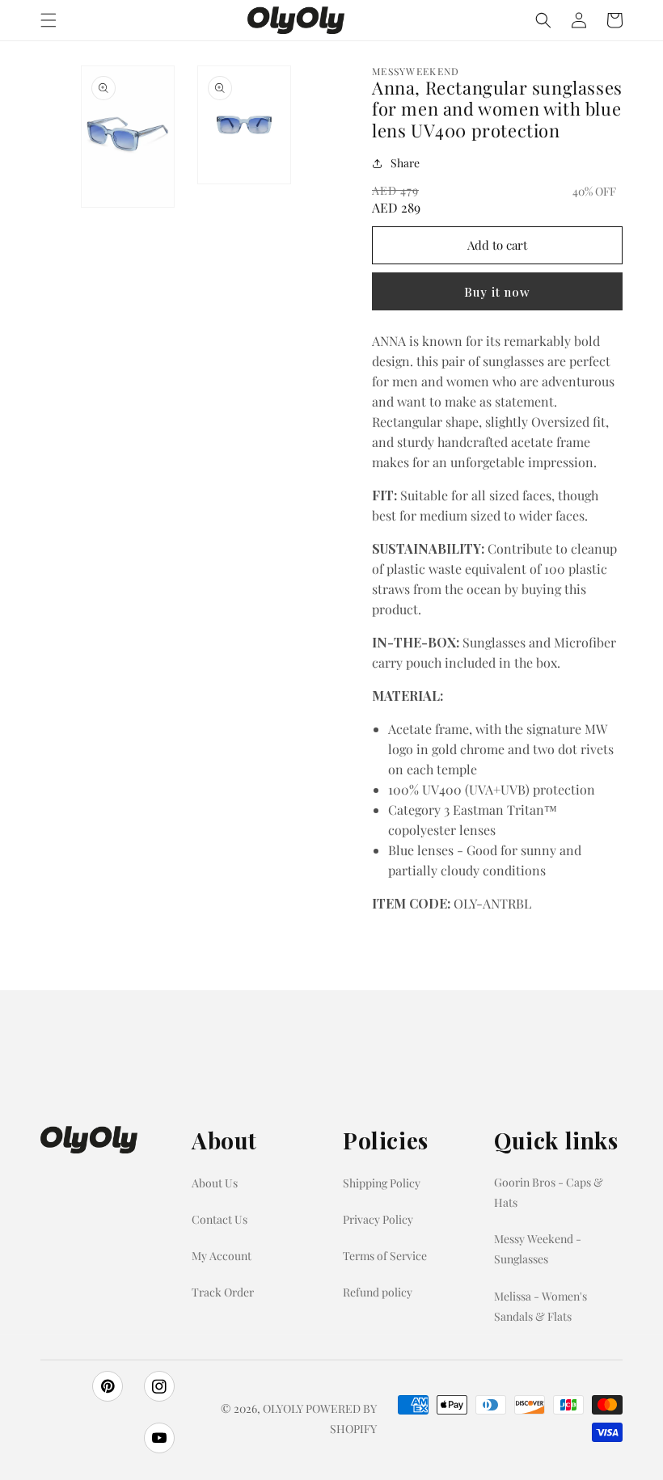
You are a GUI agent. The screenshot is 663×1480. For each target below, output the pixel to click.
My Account (221, 1255)
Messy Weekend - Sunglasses (537, 1249)
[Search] (543, 20)
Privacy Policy (378, 1219)
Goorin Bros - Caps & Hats (548, 1192)
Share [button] (405, 163)
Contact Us (219, 1219)
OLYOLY (283, 1408)
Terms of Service (385, 1255)
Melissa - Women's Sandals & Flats (540, 1306)
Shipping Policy (381, 1183)
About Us (215, 1183)
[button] (48, 20)
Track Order (223, 1292)
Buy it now (497, 292)
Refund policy (377, 1292)
